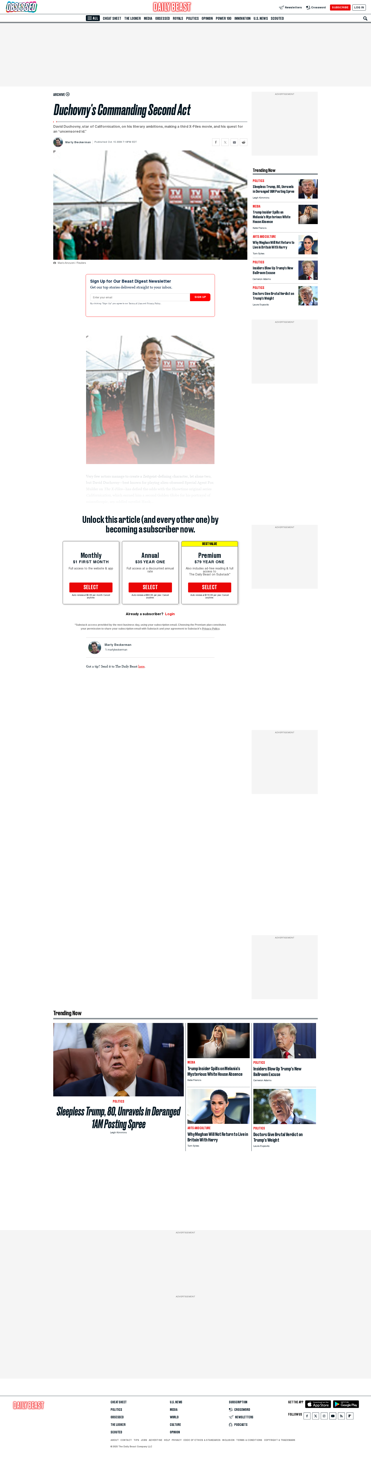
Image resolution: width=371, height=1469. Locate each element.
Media (148, 18)
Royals (178, 18)
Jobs (144, 1440)
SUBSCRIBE (340, 7)
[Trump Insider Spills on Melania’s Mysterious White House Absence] (308, 223)
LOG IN (359, 7)
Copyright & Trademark (279, 1440)
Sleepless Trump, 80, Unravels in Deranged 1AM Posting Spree (118, 1118)
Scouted (277, 18)
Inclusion (228, 1440)
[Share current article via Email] (234, 142)
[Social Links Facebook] (307, 1417)
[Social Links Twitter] (315, 1417)
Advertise (155, 1440)
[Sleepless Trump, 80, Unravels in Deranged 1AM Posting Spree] (308, 197)
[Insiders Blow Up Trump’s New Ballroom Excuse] (308, 279)
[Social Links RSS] (341, 1417)
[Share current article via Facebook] (216, 142)
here (141, 666)
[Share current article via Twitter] (225, 142)
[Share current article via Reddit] (243, 142)
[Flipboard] (350, 1417)
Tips (136, 1440)
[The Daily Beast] (172, 7)
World (174, 1417)
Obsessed (162, 18)
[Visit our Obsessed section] (35, 7)
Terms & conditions (249, 1440)
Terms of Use (136, 304)
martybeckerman (117, 650)
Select (91, 587)
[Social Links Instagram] (324, 1417)
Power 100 (223, 18)
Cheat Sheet (112, 18)
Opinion (207, 18)
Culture (175, 1425)
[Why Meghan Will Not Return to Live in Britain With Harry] (308, 253)
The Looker (132, 18)
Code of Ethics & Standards (201, 1440)
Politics (192, 18)
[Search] (365, 18)
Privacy (177, 1440)
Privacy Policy (154, 304)
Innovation (242, 18)
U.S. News (261, 18)
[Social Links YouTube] (332, 1417)
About (115, 1440)
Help (167, 1440)
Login (170, 614)
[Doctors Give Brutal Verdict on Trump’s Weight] (308, 304)
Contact (126, 1440)
